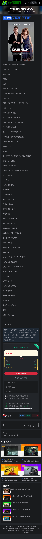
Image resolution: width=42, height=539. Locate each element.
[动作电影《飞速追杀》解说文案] (7, 518)
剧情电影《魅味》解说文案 (19, 503)
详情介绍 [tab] (8, 18)
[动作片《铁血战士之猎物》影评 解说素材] (31, 470)
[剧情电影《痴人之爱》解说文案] (7, 511)
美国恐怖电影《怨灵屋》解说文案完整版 (30, 462)
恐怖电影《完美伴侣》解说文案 (20, 489)
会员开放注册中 (26, 532)
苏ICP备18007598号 (17, 532)
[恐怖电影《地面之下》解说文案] (11, 450)
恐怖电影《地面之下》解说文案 (10, 462)
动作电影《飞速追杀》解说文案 (20, 516)
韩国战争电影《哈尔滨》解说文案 (21, 496)
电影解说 (24, 11)
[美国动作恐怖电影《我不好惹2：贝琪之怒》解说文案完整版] (11, 470)
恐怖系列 (5, 459)
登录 (34, 3)
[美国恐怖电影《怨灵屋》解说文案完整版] (31, 450)
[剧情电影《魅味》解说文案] (7, 504)
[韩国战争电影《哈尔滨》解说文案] (7, 497)
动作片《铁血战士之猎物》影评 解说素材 (30, 481)
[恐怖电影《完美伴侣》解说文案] (7, 491)
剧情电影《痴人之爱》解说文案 (20, 509)
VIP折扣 (22, 359)
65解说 (8, 416)
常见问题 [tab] (17, 18)
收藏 (29, 415)
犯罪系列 (19, 11)
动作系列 (5, 479)
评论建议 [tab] (27, 18)
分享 (22, 415)
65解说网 (22, 526)
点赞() (36, 415)
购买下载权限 (21, 373)
